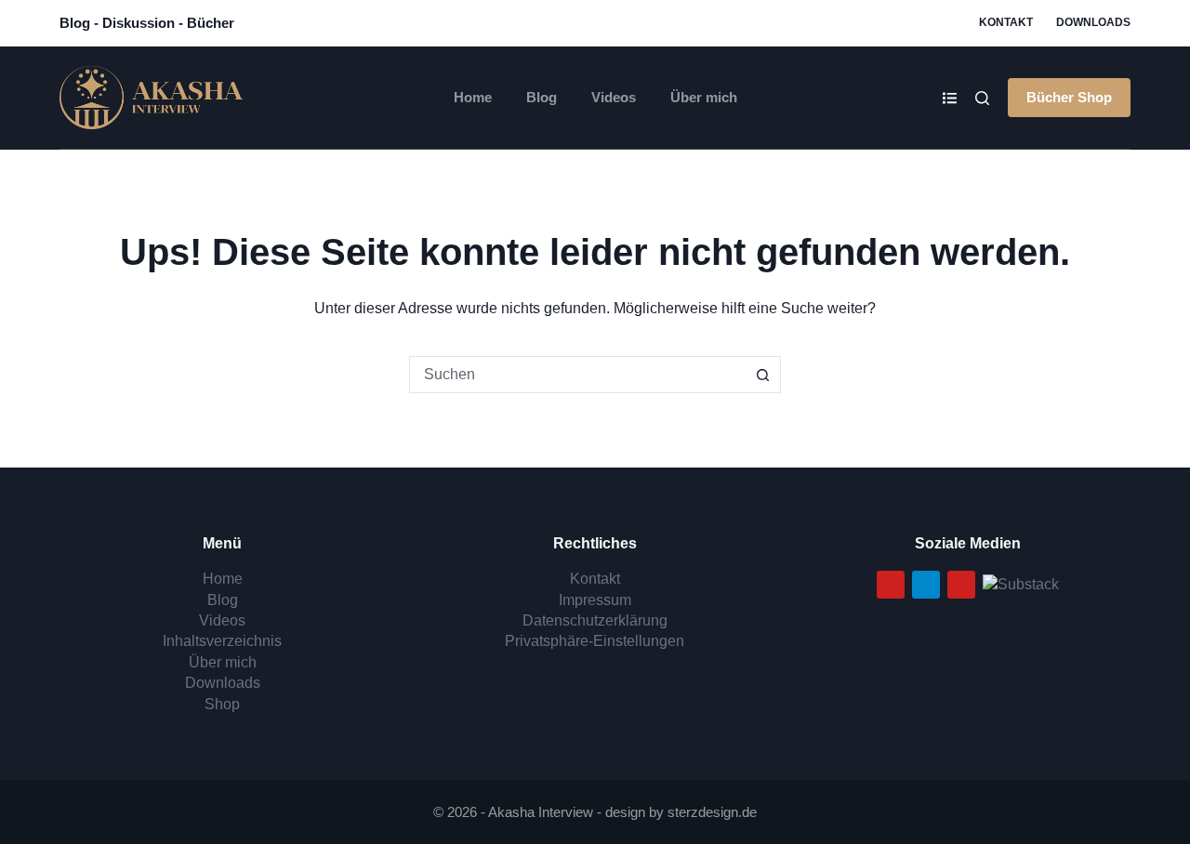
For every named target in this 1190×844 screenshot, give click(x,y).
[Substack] (1021, 583)
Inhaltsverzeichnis (222, 641)
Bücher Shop (1069, 97)
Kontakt (1006, 22)
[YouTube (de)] (891, 585)
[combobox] (577, 374)
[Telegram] (926, 585)
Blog (541, 97)
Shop (222, 704)
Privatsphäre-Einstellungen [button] (594, 641)
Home (473, 97)
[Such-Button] (762, 374)
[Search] (982, 98)
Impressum (595, 600)
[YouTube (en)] (961, 585)
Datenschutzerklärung (595, 620)
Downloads (1093, 22)
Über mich (703, 97)
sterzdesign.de (712, 812)
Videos (613, 97)
